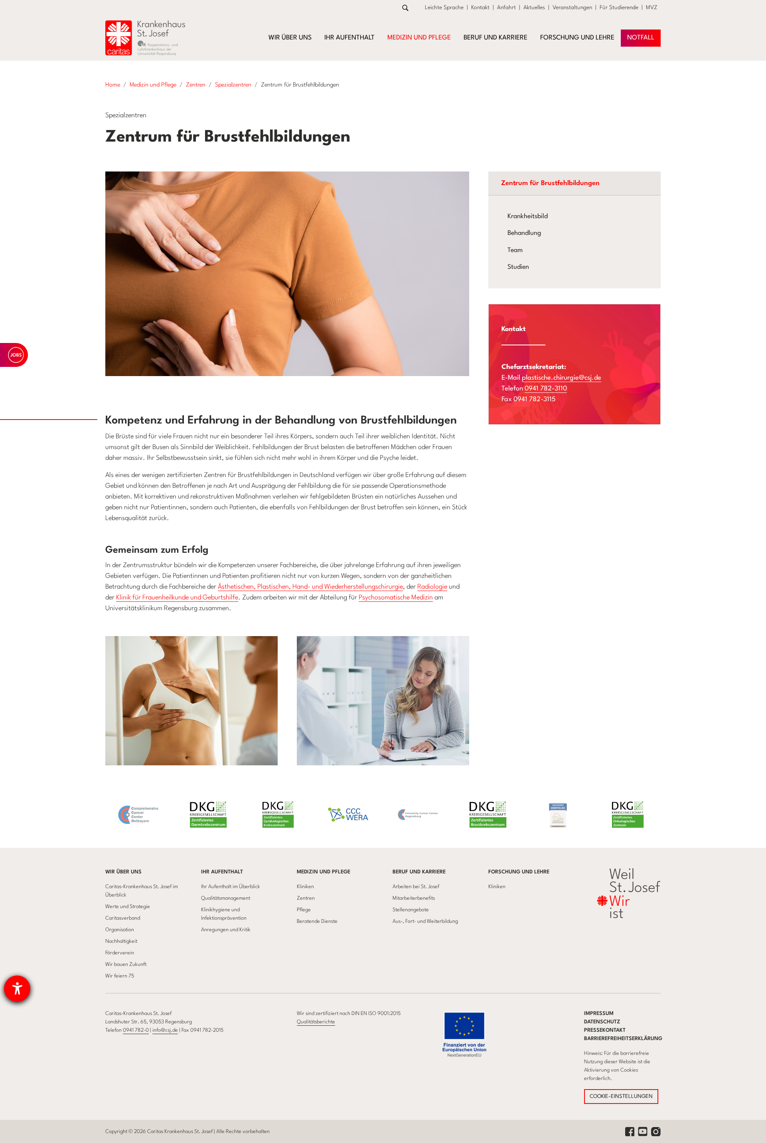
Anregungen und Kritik (226, 929)
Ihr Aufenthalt (222, 872)
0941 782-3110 (546, 388)
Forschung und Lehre (518, 872)
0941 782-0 (136, 1030)
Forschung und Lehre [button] (577, 38)
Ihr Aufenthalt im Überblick (230, 886)
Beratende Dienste (317, 921)
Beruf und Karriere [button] (495, 38)
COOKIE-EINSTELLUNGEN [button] (621, 1096)
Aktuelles (534, 7)
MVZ (651, 7)
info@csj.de (165, 1030)
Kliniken (305, 886)
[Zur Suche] (405, 7)
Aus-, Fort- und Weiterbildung (425, 921)
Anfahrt (506, 7)
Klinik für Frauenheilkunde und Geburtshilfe (177, 597)
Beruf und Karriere (419, 872)
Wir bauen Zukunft (125, 964)
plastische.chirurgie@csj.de (561, 377)
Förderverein (119, 953)
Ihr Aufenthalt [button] (349, 38)
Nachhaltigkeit (121, 941)
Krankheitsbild (527, 216)
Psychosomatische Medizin (396, 597)
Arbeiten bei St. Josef (416, 886)
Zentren (306, 898)
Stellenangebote (411, 909)
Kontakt (480, 7)
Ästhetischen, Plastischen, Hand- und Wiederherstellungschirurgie (310, 586)
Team (515, 250)
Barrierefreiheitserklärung (623, 1038)
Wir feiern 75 (119, 976)
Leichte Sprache (444, 7)
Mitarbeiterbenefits (414, 898)
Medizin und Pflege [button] (419, 38)
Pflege (304, 909)
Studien (518, 267)
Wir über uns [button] (290, 38)
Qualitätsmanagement (225, 898)
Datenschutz (602, 1022)
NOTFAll (640, 38)
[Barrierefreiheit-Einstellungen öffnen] (17, 988)
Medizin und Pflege (323, 872)
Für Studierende (619, 7)
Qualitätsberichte (316, 1022)
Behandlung (524, 233)
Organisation (119, 929)
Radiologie (432, 586)
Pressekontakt (605, 1030)
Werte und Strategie (127, 906)
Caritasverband (122, 918)
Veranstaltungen (572, 7)
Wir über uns (123, 872)
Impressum (599, 1013)
